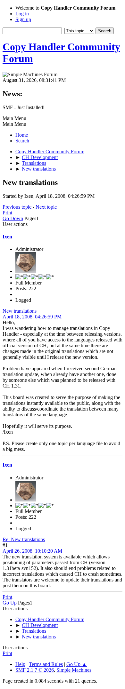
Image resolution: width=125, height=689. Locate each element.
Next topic (46, 207)
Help (20, 664)
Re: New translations (24, 539)
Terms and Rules (46, 664)
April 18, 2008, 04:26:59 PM (32, 316)
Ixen (7, 236)
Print (7, 212)
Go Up (10, 602)
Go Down (13, 218)
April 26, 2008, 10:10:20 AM (32, 551)
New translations (20, 311)
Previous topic (17, 207)
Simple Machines (73, 670)
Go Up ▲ (76, 664)
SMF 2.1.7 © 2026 (34, 670)
